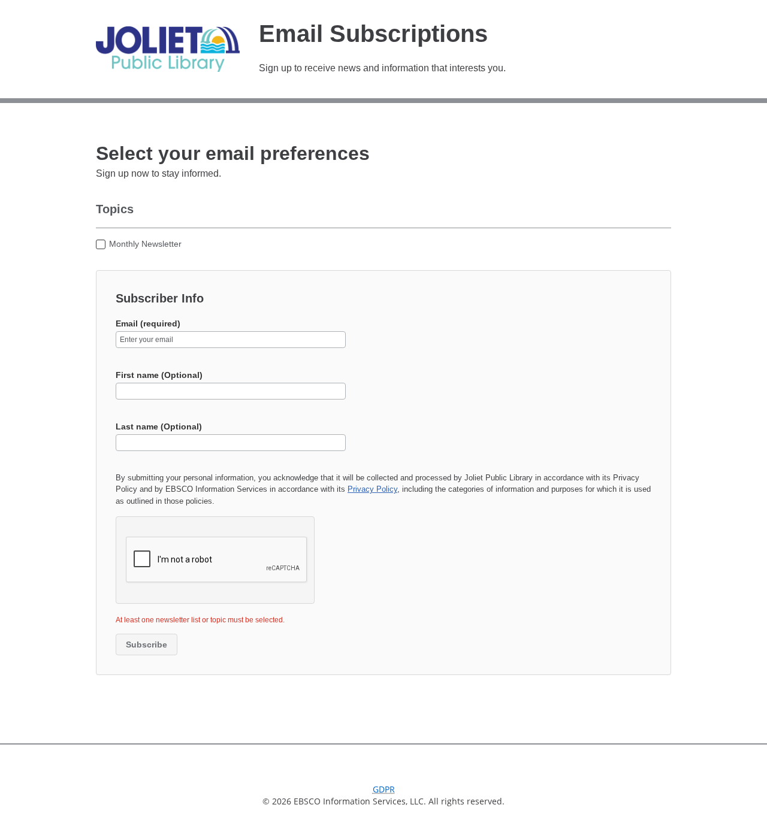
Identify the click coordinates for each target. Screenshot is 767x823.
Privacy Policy (372, 489)
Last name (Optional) (159, 426)
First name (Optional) (159, 375)
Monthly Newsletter (145, 244)
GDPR (384, 789)
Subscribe (146, 644)
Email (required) (148, 323)
